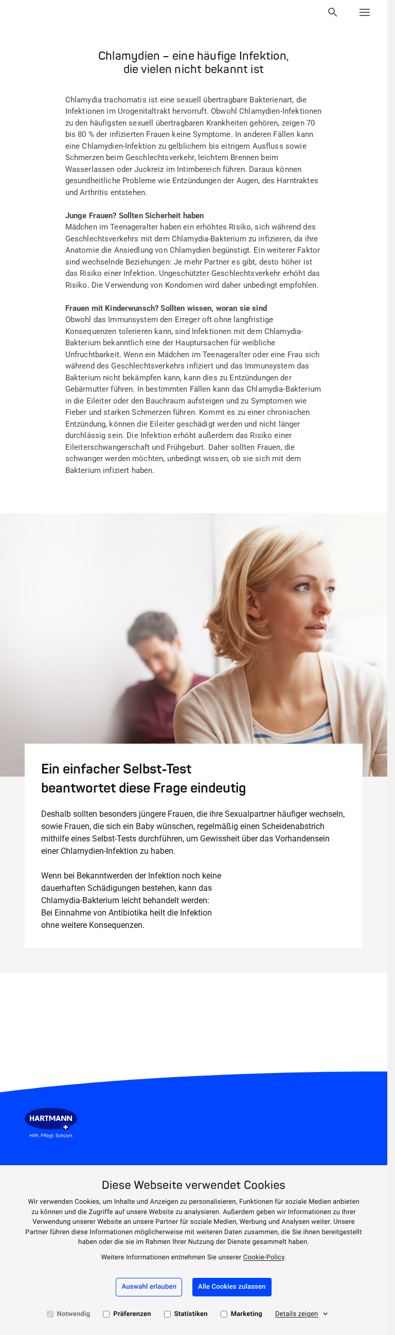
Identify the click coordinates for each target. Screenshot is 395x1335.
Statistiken (191, 1314)
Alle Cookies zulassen (231, 1287)
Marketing (246, 1314)
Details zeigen (296, 1314)
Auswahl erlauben (148, 1287)
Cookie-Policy (263, 1257)
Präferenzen (132, 1314)
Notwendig (74, 1314)
